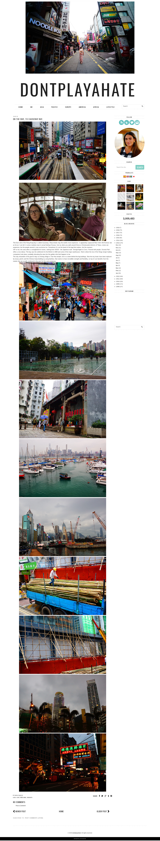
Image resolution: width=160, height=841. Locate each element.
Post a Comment (21, 805)
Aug (117, 255)
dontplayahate (78, 89)
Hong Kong (23, 797)
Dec (117, 245)
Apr (117, 265)
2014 (117, 240)
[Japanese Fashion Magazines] (122, 191)
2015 (117, 238)
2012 (117, 276)
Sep (117, 252)
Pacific (54, 107)
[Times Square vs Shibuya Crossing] (122, 209)
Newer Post (20, 811)
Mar (117, 268)
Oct (117, 250)
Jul (117, 258)
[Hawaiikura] (130, 200)
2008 (117, 286)
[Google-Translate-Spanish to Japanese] (133, 177)
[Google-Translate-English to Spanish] (124, 177)
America (82, 107)
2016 (117, 235)
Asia (42, 107)
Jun (117, 260)
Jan (117, 273)
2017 (117, 232)
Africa (96, 107)
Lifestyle (110, 107)
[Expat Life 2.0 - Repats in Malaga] (139, 191)
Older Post (102, 811)
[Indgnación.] (130, 209)
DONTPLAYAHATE (80, 838)
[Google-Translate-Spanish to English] (127, 177)
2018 (117, 230)
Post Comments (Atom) (34, 818)
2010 (117, 281)
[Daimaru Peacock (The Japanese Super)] (130, 191)
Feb (117, 270)
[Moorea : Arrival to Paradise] (139, 209)
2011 (117, 279)
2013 (117, 243)
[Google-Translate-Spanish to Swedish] (130, 177)
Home (21, 107)
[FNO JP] (122, 200)
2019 (117, 227)
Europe (68, 107)
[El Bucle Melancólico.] (139, 200)
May (117, 263)
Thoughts (29, 797)
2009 (117, 284)
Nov (117, 247)
